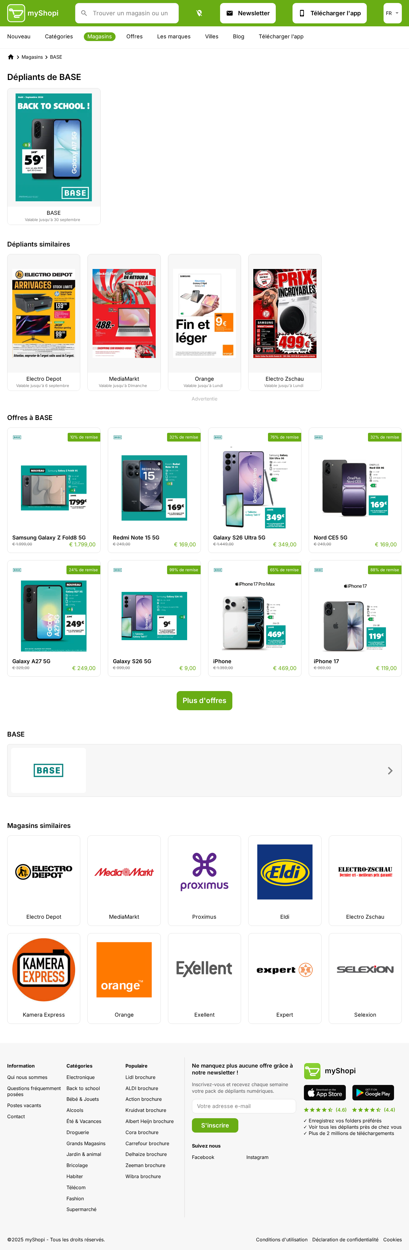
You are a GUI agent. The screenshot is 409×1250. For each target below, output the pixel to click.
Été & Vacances (83, 1121)
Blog (238, 36)
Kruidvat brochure (145, 1110)
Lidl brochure (140, 1077)
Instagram (257, 1157)
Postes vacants (24, 1105)
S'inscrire (215, 1125)
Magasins (99, 36)
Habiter (74, 1176)
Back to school (83, 1088)
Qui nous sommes (27, 1077)
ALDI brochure (141, 1088)
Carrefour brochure (147, 1143)
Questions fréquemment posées (34, 1091)
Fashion (75, 1198)
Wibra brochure (143, 1176)
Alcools (74, 1110)
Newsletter (254, 13)
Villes (212, 36)
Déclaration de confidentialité (345, 1240)
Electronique (80, 1077)
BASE (56, 57)
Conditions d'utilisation (281, 1240)
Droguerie (77, 1132)
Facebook (203, 1157)
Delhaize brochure (146, 1154)
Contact (16, 1116)
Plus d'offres (204, 700)
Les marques (174, 36)
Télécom (76, 1187)
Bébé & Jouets (82, 1099)
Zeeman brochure (145, 1165)
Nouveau (19, 36)
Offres (134, 36)
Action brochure (143, 1099)
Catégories (59, 36)
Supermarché (81, 1209)
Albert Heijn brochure (149, 1121)
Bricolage (77, 1165)
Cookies (392, 1240)
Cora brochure (141, 1132)
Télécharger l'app (335, 13)
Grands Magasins (85, 1143)
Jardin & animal (83, 1154)
